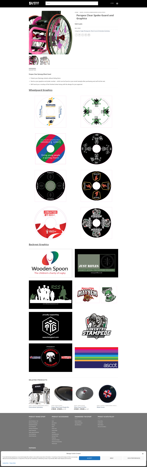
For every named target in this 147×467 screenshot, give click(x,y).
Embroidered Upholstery (36, 407)
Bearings (53, 424)
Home (76, 12)
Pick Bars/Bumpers (55, 434)
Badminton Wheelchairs (33, 422)
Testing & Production (79, 422)
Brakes (53, 426)
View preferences (134, 458)
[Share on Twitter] (79, 34)
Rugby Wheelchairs (32, 430)
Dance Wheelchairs (32, 426)
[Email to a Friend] (82, 34)
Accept (89, 458)
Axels (53, 421)
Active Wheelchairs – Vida (33, 421)
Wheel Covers (101, 407)
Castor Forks (54, 428)
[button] (143, 453)
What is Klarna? (100, 424)
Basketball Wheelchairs (33, 424)
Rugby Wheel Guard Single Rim (60, 407)
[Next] (67, 32)
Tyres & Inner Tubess (55, 439)
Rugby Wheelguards (85, 31)
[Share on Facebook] (76, 34)
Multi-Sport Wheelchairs (33, 428)
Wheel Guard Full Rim (80, 407)
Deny (111, 458)
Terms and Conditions (102, 426)
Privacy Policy (13, 463)
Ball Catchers (54, 422)
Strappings (54, 437)
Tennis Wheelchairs (32, 434)
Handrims (53, 432)
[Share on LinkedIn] (88, 34)
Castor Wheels (54, 430)
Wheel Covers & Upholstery (57, 441)
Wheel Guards (54, 443)
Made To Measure (78, 421)
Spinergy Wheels (55, 436)
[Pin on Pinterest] (85, 34)
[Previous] (33, 32)
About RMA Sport (78, 424)
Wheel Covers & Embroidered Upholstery (92, 12)
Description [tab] (32, 70)
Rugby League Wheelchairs (34, 432)
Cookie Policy (6, 463)
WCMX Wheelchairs (32, 436)
